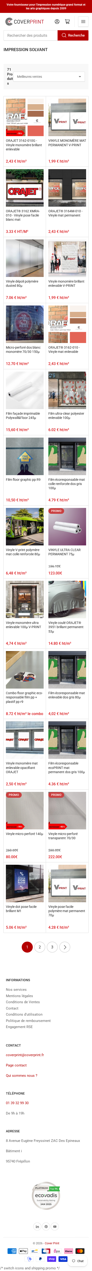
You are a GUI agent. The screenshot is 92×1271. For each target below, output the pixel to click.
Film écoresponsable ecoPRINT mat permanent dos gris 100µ (66, 767)
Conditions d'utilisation (24, 1014)
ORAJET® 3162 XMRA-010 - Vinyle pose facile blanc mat (23, 215)
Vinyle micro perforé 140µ (24, 834)
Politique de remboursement (28, 1021)
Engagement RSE (19, 1027)
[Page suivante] (65, 947)
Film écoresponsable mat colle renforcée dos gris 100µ (66, 484)
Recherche (76, 35)
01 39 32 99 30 (17, 1103)
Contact (12, 1008)
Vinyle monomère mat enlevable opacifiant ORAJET (22, 767)
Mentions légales (19, 996)
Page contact (16, 1065)
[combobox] (46, 35)
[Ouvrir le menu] (83, 21)
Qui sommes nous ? (21, 1075)
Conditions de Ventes (23, 1002)
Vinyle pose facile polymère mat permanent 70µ (66, 911)
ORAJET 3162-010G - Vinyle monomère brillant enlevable (24, 145)
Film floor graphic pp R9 (23, 479)
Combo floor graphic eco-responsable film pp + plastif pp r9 (24, 697)
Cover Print (52, 1243)
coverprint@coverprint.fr (25, 1055)
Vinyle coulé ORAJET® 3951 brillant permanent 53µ (66, 627)
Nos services (16, 990)
